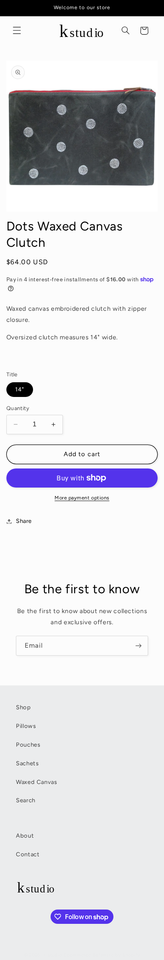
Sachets (27, 763)
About (25, 835)
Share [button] (24, 521)
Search (25, 800)
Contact (27, 854)
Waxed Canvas (36, 782)
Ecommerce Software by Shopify (102, 955)
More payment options (82, 498)
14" (19, 389)
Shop (23, 707)
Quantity (17, 408)
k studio (52, 955)
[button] (17, 30)
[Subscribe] (138, 645)
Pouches (28, 744)
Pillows (26, 726)
